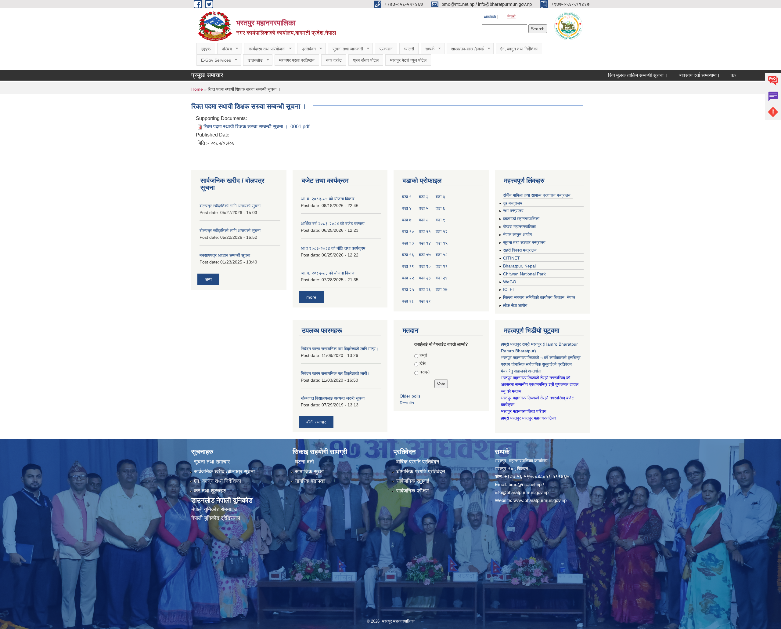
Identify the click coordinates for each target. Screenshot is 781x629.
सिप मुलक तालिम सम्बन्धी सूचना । (613, 75)
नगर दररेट (334, 60)
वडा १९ (408, 266)
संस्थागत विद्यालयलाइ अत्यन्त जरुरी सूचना (333, 398)
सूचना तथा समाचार (212, 462)
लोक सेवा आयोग (515, 305)
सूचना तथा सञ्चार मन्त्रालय (524, 242)
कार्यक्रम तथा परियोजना (264, 49)
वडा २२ (408, 277)
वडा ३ (440, 196)
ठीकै (422, 363)
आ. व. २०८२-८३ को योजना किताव (328, 273)
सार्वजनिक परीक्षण (412, 491)
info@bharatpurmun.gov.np (522, 492)
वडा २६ (425, 289)
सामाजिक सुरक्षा (309, 471)
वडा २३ (425, 277)
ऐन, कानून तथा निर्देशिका (519, 48)
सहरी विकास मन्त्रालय (520, 250)
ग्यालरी (409, 48)
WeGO (509, 281)
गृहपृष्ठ (206, 48)
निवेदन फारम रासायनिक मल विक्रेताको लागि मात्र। (339, 348)
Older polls (410, 396)
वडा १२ (442, 231)
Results (407, 402)
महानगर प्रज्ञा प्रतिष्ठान (297, 60)
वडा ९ (440, 219)
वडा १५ (442, 243)
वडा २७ (442, 289)
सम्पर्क (427, 49)
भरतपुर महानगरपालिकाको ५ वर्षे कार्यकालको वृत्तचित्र (541, 357)
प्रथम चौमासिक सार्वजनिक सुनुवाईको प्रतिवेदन (536, 364)
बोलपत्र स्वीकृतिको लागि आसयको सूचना (230, 205)
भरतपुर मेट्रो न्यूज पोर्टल (408, 60)
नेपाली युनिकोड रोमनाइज (214, 509)
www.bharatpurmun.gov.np (540, 500)
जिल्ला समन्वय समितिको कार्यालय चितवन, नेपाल (539, 297)
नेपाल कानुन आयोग (517, 234)
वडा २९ (425, 301)
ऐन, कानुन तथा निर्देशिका (217, 481)
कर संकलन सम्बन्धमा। (725, 75)
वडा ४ (407, 208)
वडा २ (423, 196)
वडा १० (408, 231)
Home (197, 89)
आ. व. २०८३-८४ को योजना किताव (328, 198)
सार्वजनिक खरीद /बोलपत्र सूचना (224, 471)
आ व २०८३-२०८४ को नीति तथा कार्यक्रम (333, 248)
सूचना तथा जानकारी (345, 49)
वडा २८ (408, 301)
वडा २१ (442, 266)
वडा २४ (442, 277)
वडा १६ (408, 254)
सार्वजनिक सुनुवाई (412, 481)
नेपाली (511, 16)
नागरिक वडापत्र (310, 481)
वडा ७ (407, 219)
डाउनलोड (253, 60)
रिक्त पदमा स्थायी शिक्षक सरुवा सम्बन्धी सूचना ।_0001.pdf (256, 126)
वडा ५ (423, 208)
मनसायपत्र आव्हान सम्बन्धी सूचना (225, 255)
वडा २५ (408, 289)
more (311, 297)
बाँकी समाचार (316, 422)
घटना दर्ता (304, 462)
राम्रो (423, 355)
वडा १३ (408, 243)
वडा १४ (425, 243)
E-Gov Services (213, 60)
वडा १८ (442, 254)
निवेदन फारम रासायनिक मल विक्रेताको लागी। (335, 373)
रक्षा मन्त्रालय (513, 210)
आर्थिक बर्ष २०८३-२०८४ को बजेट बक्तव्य (333, 223)
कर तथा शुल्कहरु (210, 491)
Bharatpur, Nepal (519, 266)
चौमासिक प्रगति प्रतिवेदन (420, 471)
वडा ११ (425, 231)
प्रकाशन (386, 48)
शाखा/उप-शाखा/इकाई (465, 49)
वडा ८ (423, 219)
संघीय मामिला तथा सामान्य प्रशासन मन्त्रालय (536, 195)
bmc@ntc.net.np (525, 484)
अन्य (208, 279)
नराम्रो (424, 371)
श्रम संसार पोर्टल (366, 60)
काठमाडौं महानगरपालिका (521, 218)
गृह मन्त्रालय (512, 203)
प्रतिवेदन (306, 49)
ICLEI (508, 289)
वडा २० (425, 266)
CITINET (511, 258)
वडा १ (407, 196)
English (490, 16)
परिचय (224, 49)
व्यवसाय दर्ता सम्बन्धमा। (674, 75)
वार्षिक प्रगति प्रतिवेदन (417, 462)
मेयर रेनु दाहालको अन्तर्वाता (521, 371)
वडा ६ (440, 208)
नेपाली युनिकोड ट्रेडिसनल (215, 518)
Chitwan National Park (524, 273)
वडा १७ (425, 254)
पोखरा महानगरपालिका (519, 226)
